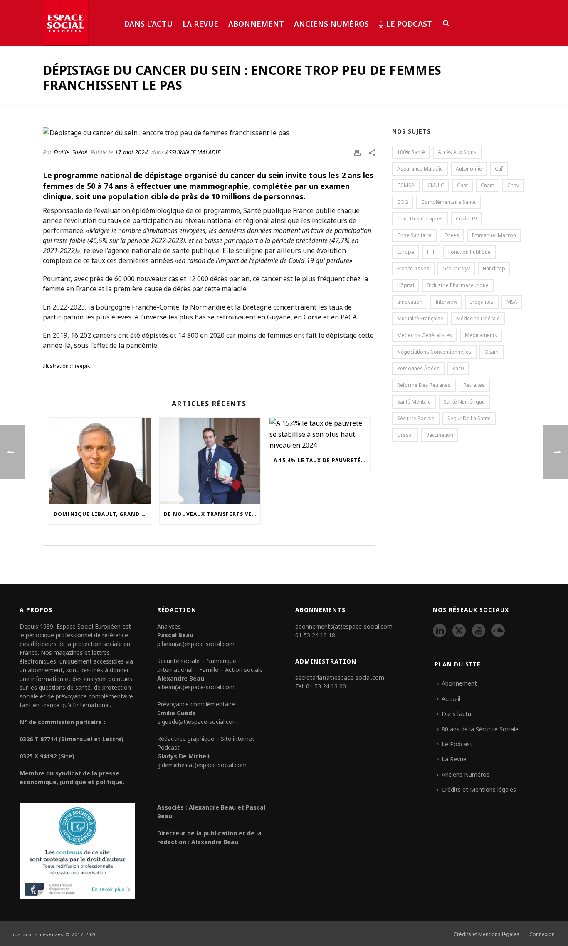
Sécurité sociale (416, 418)
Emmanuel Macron (494, 235)
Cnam (487, 185)
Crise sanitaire (414, 235)
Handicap (494, 268)
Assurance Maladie (420, 168)
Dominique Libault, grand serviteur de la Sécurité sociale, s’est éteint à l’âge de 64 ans (102, 514)
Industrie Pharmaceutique (458, 285)
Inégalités (482, 301)
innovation (409, 301)
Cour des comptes (420, 218)
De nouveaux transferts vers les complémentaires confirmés (212, 514)
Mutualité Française (420, 318)
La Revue (200, 24)
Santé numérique (464, 401)
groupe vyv (456, 268)
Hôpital (405, 285)
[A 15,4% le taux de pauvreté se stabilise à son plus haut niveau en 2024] (319, 434)
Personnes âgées (418, 368)
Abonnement (256, 24)
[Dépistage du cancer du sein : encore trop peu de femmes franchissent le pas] (209, 132)
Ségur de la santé (469, 418)
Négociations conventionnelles (434, 351)
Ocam (491, 351)
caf (499, 168)
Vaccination (439, 434)
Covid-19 (466, 218)
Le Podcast (409, 24)
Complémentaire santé (448, 202)
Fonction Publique (469, 251)
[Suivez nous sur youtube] (478, 631)
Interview (446, 301)
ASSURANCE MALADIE (192, 152)
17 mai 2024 (131, 152)
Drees (452, 235)
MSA (511, 301)
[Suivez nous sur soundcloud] (498, 631)
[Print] (357, 151)
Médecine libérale (478, 318)
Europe (405, 251)
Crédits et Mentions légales (479, 789)
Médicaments (481, 335)
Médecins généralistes (424, 335)
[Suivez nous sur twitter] (459, 631)
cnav (513, 185)
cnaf (462, 185)
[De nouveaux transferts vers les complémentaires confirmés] (210, 461)
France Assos (413, 268)
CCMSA (406, 185)
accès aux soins (457, 152)
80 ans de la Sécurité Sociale (480, 729)
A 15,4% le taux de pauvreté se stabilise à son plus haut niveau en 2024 (322, 460)
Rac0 (458, 368)
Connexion (542, 934)
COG (402, 202)
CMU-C (435, 185)
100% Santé (411, 152)
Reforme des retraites (424, 385)
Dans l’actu (148, 24)
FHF (431, 251)
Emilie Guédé (70, 152)
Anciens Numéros (331, 24)
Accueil (451, 699)
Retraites (474, 385)
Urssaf (405, 434)
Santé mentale (414, 401)
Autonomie (469, 168)
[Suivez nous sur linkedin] (439, 631)
